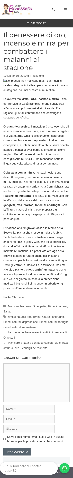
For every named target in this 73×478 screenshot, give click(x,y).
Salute (7, 311)
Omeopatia (39, 306)
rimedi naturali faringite (53, 322)
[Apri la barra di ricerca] (53, 9)
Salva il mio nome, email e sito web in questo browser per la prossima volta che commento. (36, 439)
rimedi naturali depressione (20, 322)
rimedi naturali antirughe (48, 316)
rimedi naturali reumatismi (19, 327)
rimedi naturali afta (20, 316)
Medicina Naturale (19, 306)
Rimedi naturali (57, 306)
